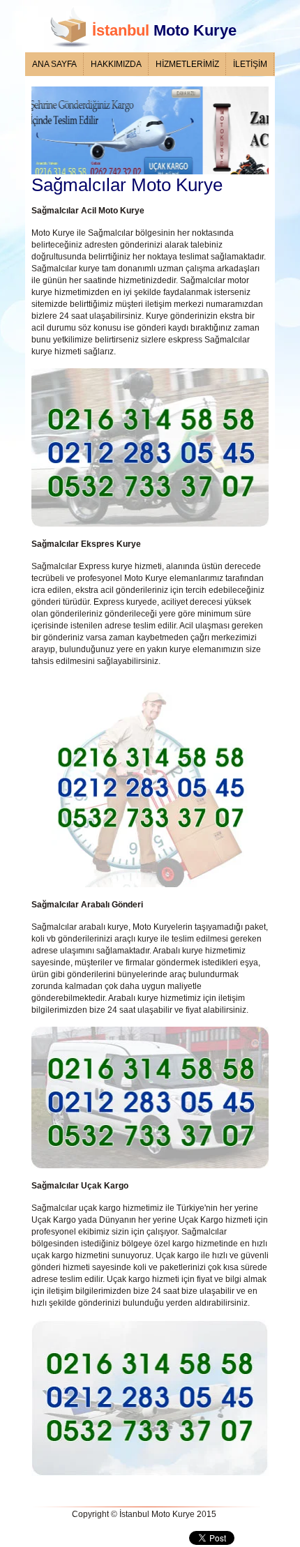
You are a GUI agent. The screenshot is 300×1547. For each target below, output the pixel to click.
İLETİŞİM (250, 64)
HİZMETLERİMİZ (187, 64)
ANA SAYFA (54, 64)
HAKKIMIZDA (116, 64)
